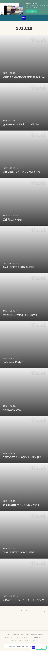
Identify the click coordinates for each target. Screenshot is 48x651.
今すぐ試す (31, 11)
